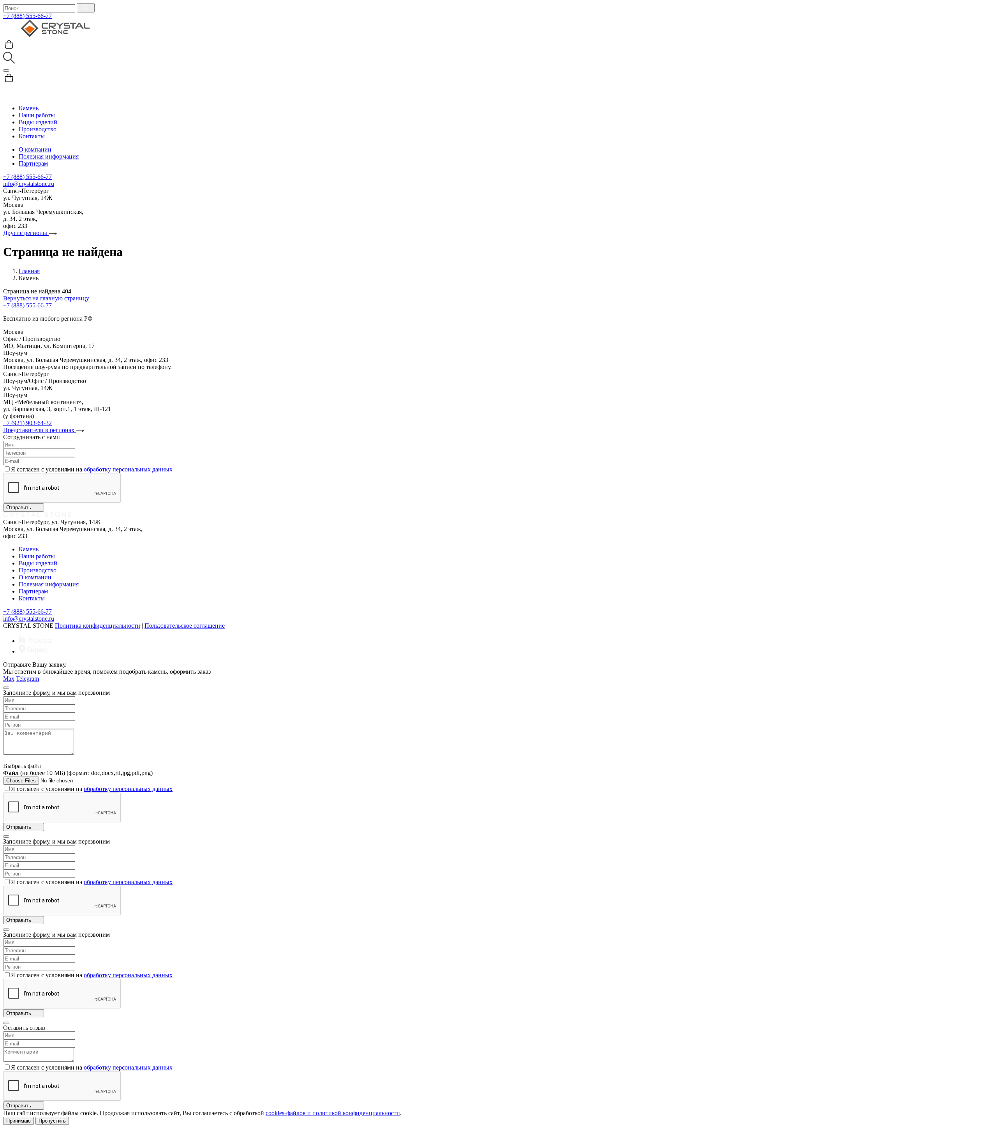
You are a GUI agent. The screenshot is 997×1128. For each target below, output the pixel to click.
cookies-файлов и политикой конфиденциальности (333, 1113)
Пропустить (52, 1121)
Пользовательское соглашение (184, 625)
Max (8, 678)
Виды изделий (38, 122)
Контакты (32, 136)
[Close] (6, 688)
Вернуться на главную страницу (46, 298)
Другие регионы (26, 232)
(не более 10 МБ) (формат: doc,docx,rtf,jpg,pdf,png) (78, 773)
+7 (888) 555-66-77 (27, 15)
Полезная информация (49, 156)
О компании (35, 149)
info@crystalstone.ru (28, 183)
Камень (29, 108)
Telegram (27, 678)
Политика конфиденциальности (97, 625)
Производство (37, 129)
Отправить (19, 507)
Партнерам (33, 163)
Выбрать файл (22, 766)
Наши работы (37, 115)
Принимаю (18, 1121)
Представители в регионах (39, 430)
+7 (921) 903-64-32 (27, 423)
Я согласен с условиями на (92, 469)
